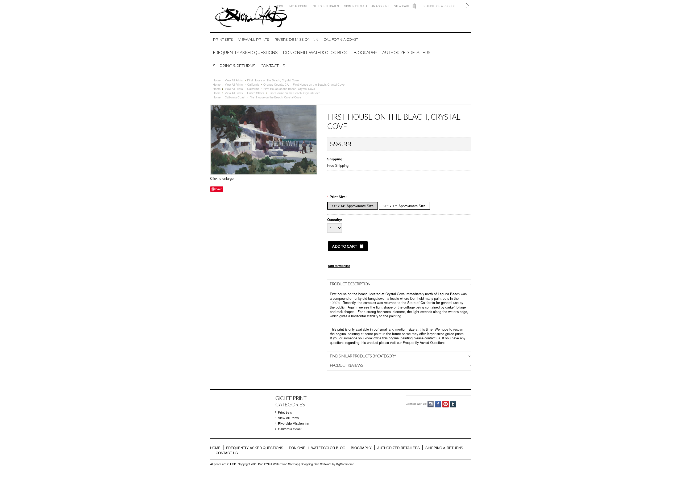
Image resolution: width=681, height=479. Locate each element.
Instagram (430, 404)
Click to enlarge (222, 178)
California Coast (340, 39)
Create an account (374, 6)
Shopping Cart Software (316, 464)
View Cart (401, 6)
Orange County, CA (276, 84)
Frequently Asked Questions (424, 342)
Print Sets (223, 39)
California (253, 84)
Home (280, 6)
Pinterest (445, 404)
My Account (298, 6)
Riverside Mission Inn (296, 39)
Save (218, 189)
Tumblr (453, 404)
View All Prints (253, 39)
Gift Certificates (326, 6)
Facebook (438, 404)
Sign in (349, 6)
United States (255, 93)
